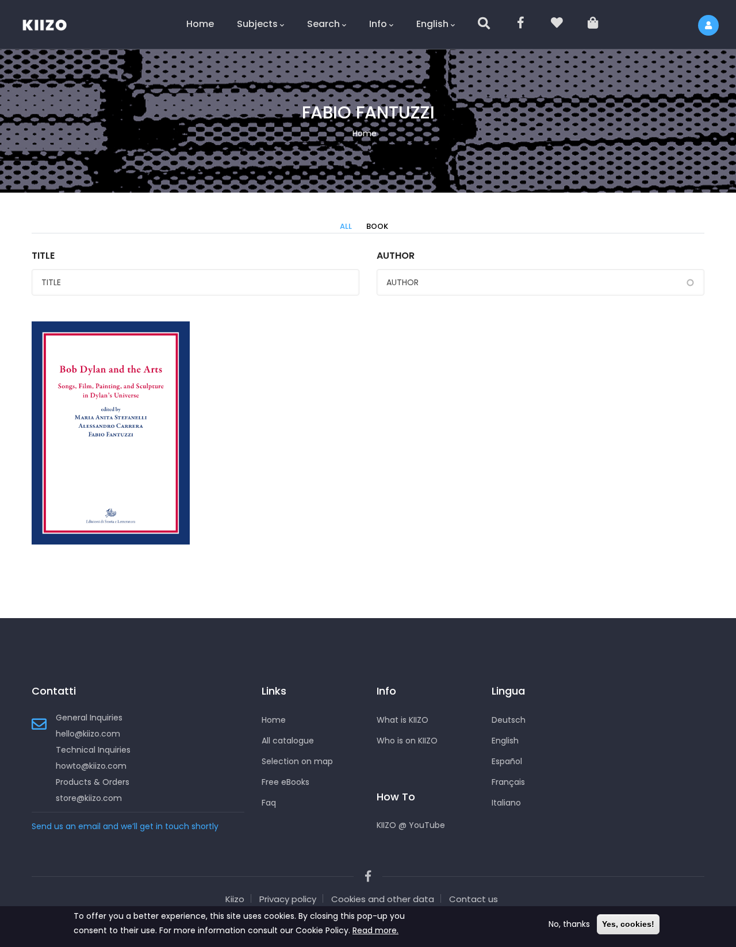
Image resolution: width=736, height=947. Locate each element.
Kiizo (234, 899)
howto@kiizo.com (91, 766)
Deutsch (509, 720)
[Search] (484, 24)
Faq (269, 802)
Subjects (257, 23)
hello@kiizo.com (88, 733)
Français (508, 782)
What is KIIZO (402, 720)
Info (378, 23)
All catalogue (288, 740)
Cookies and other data (382, 899)
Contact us (473, 899)
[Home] (51, 23)
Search (323, 23)
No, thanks (569, 924)
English (432, 23)
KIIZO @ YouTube (411, 825)
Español (507, 761)
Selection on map (297, 761)
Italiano (506, 802)
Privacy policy (287, 899)
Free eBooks (285, 782)
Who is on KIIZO (407, 740)
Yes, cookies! (628, 924)
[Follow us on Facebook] (521, 24)
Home (200, 23)
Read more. (375, 930)
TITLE (43, 255)
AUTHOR (396, 255)
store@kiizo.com (89, 798)
